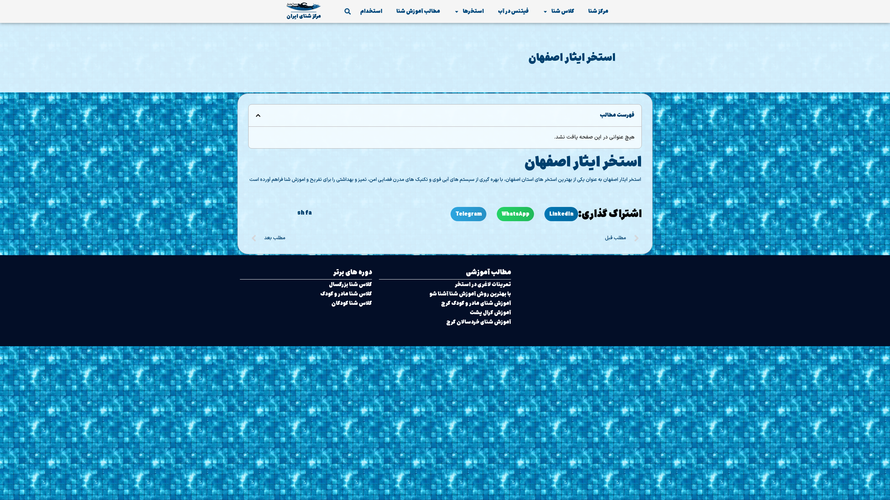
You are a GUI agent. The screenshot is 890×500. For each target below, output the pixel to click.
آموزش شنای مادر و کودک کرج (476, 303)
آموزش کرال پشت (490, 312)
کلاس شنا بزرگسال (350, 284)
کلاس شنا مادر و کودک (346, 294)
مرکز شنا (598, 11)
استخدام (371, 11)
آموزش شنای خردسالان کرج (478, 322)
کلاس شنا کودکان (351, 303)
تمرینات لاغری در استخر (483, 284)
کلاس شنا (562, 11)
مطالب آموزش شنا (418, 11)
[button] (347, 11)
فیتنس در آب (513, 11)
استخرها (473, 11)
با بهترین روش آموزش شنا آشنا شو (470, 294)
